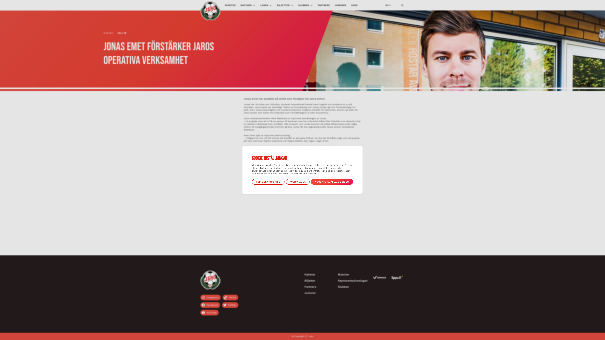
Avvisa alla (298, 182)
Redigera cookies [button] (268, 182)
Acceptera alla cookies (332, 182)
